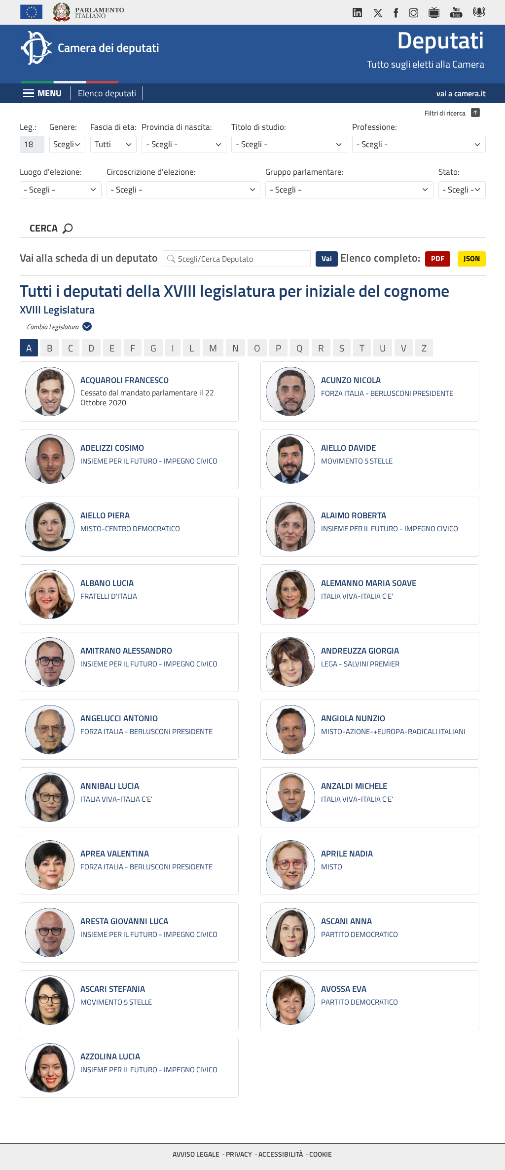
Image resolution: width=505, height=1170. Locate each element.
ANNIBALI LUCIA (109, 786)
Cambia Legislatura (53, 326)
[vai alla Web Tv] (433, 10)
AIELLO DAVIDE (348, 448)
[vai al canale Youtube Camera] (456, 10)
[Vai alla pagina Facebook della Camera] (395, 10)
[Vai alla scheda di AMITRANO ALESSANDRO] (49, 662)
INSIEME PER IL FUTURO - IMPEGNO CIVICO (148, 461)
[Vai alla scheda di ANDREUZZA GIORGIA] (290, 662)
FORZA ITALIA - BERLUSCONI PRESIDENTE (387, 393)
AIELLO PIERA (105, 515)
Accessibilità (280, 1154)
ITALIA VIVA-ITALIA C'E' (357, 596)
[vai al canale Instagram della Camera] (413, 10)
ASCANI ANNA (346, 921)
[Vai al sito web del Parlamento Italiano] (88, 10)
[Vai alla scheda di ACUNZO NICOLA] (290, 391)
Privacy (239, 1154)
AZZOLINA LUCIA (110, 1056)
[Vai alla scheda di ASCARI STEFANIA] (49, 1000)
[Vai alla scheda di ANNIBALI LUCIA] (49, 797)
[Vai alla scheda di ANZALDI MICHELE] (290, 797)
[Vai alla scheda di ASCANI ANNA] (290, 932)
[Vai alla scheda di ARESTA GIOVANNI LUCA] (49, 932)
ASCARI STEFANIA (112, 989)
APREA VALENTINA (114, 853)
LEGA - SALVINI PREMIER (360, 663)
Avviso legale (196, 1154)
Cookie (320, 1154)
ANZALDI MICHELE (354, 786)
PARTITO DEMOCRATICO (359, 934)
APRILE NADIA (347, 853)
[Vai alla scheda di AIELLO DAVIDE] (290, 459)
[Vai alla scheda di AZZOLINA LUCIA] (49, 1067)
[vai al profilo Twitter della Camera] (377, 10)
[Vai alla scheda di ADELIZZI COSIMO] (49, 459)
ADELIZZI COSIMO (112, 448)
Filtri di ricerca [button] (449, 113)
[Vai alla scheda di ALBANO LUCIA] (49, 594)
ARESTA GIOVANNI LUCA (124, 921)
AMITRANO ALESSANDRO (126, 651)
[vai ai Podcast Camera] (477, 10)
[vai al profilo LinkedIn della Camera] (359, 10)
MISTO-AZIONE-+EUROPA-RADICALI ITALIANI (393, 731)
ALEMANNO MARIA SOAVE (368, 583)
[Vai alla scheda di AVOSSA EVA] (290, 1000)
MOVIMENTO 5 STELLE (357, 461)
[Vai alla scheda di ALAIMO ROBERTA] (290, 526)
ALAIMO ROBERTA (353, 515)
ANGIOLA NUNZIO (353, 718)
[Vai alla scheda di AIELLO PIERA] (49, 526)
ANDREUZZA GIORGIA (360, 651)
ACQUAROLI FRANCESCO (124, 380)
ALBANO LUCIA (107, 583)
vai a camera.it (461, 93)
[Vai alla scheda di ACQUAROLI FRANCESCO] (49, 391)
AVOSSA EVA (343, 989)
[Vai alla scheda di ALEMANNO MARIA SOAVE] (290, 594)
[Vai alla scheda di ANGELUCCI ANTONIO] (49, 729)
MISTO (331, 866)
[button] (437, 259)
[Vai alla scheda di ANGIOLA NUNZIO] (290, 729)
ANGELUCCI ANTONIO (119, 718)
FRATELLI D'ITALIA (108, 596)
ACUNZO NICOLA (351, 380)
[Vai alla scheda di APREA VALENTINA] (49, 865)
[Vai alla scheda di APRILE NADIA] (290, 865)
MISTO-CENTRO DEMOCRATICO (130, 528)
